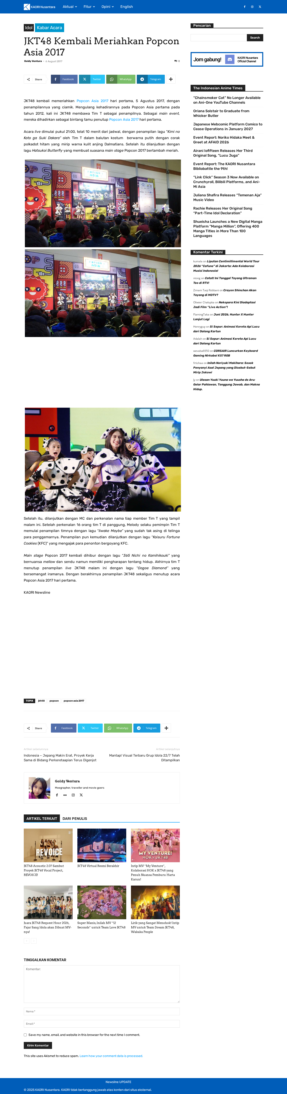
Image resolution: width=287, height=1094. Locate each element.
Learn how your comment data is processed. (111, 1056)
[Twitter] (260, 6)
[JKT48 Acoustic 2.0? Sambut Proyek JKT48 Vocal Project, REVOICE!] (48, 845)
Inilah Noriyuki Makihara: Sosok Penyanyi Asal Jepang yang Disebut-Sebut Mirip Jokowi (224, 367)
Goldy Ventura (33, 61)
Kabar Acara (49, 27)
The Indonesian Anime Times (218, 88)
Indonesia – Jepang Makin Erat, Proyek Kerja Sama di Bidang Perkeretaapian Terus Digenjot (60, 757)
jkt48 (41, 700)
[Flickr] (66, 795)
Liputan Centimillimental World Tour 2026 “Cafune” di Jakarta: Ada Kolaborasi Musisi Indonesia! (226, 266)
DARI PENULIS (75, 818)
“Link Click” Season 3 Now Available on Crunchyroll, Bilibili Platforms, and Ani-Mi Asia (226, 182)
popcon (54, 700)
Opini (106, 6)
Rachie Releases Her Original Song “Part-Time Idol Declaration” (222, 210)
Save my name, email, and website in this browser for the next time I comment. (84, 1035)
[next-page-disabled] (34, 941)
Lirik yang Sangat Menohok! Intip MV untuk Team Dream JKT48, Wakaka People (155, 927)
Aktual (68, 6)
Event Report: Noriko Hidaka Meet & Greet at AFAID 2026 (223, 139)
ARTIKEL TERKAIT (41, 818)
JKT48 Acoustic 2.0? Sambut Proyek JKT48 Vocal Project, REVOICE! (44, 870)
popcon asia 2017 (74, 700)
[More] (171, 79)
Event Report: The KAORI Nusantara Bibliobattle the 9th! (224, 166)
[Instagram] (252, 6)
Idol (29, 27)
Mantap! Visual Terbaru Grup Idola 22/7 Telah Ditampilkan (144, 757)
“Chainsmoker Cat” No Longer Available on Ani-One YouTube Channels (227, 100)
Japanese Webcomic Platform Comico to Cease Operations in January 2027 (227, 126)
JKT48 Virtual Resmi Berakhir (98, 866)
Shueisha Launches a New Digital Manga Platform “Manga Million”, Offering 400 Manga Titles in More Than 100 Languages (227, 228)
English (126, 6)
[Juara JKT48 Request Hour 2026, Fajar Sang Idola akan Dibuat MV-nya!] (48, 902)
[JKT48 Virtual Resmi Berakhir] (101, 845)
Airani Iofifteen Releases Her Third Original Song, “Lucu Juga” (223, 153)
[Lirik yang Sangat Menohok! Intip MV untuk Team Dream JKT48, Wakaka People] (155, 902)
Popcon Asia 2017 (92, 101)
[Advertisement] (102, 376)
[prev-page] (26, 941)
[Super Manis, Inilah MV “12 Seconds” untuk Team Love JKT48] (101, 902)
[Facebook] (244, 6)
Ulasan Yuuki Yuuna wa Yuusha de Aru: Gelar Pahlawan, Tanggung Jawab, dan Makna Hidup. (226, 384)
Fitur (87, 6)
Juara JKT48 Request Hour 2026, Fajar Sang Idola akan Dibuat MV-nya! (48, 927)
